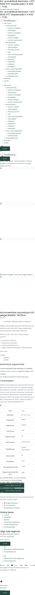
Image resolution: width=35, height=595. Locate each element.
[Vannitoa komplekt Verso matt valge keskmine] (16, 274)
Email (2, 540)
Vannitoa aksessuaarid (15, 40)
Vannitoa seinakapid (14, 33)
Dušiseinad (11, 59)
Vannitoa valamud (13, 45)
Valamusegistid (12, 47)
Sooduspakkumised (12, 76)
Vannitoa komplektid (14, 28)
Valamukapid (12, 30)
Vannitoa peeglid (13, 38)
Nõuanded (7, 78)
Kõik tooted (7, 23)
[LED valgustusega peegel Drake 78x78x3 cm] (17, 185)
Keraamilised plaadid (14, 71)
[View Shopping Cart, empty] (1, 146)
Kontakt (6, 81)
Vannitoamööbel (11, 26)
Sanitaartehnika (11, 42)
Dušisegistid (11, 66)
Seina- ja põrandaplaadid (14, 69)
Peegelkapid (11, 35)
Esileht (2, 161)
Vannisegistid (12, 57)
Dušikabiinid (11, 62)
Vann (9, 52)
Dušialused (11, 64)
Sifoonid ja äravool (14, 50)
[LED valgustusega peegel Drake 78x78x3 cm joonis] (17, 293)
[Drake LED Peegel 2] (17, 220)
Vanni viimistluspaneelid (15, 54)
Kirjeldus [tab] (6, 357)
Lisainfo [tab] (6, 360)
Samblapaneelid (13, 74)
